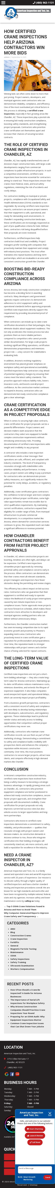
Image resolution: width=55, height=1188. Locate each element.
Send (47, 1177)
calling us (29, 901)
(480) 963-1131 (15, 1067)
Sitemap (34, 1185)
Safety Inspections (20, 959)
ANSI (12, 928)
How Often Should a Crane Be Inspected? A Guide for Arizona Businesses (26, 993)
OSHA (13, 955)
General (14, 945)
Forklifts (14, 942)
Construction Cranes (20, 935)
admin (7, 57)
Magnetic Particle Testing (23, 948)
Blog (12, 932)
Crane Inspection (19, 938)
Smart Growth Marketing (29, 1178)
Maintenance (16, 952)
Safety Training (18, 962)
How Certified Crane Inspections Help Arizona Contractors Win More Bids (25, 42)
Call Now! (36, 1142)
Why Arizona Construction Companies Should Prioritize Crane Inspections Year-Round (27, 1010)
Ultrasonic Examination (22, 965)
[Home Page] (27, 14)
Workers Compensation (22, 969)
